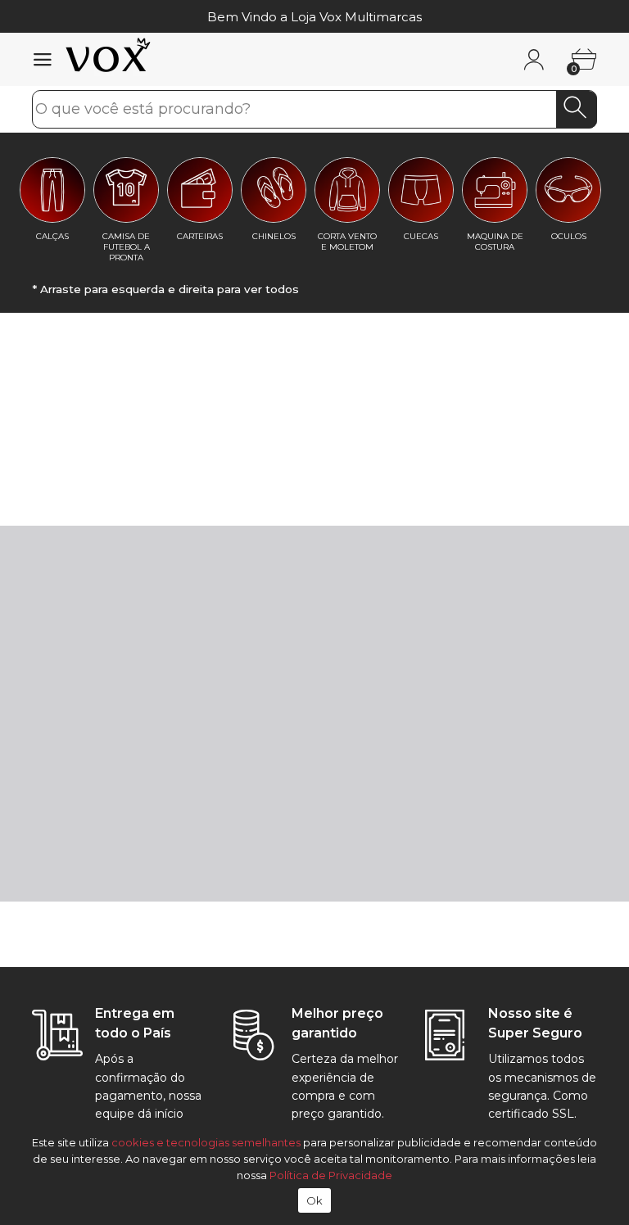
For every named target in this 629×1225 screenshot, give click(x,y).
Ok (315, 1200)
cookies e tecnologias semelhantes (206, 1142)
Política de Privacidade (330, 1175)
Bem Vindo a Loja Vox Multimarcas (314, 17)
